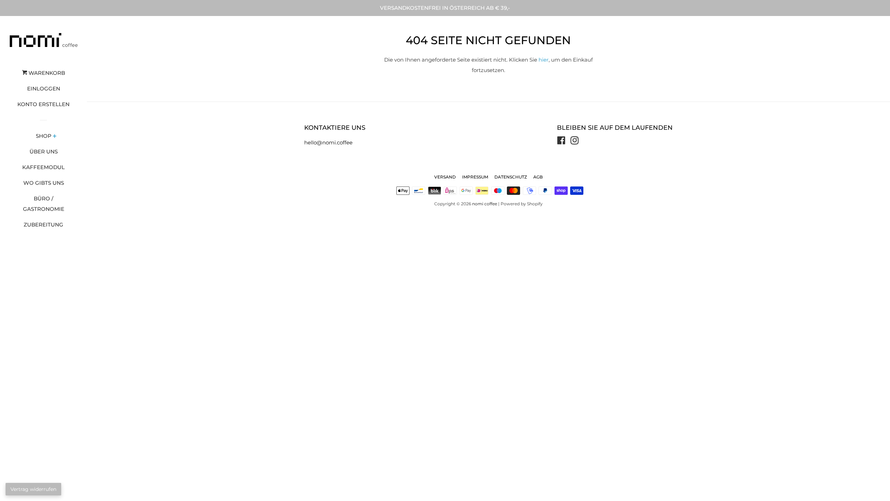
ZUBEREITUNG (43, 224)
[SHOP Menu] (54, 136)
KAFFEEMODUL (43, 167)
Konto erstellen (43, 104)
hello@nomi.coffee (328, 142)
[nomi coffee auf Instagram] (575, 141)
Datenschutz (510, 177)
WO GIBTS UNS (43, 183)
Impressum (475, 177)
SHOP (43, 136)
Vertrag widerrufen (33, 489)
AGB (538, 177)
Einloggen (43, 88)
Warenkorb (46, 73)
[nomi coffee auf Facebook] (561, 141)
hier (544, 59)
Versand (445, 177)
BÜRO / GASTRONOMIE (43, 203)
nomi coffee (484, 203)
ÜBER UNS (44, 151)
